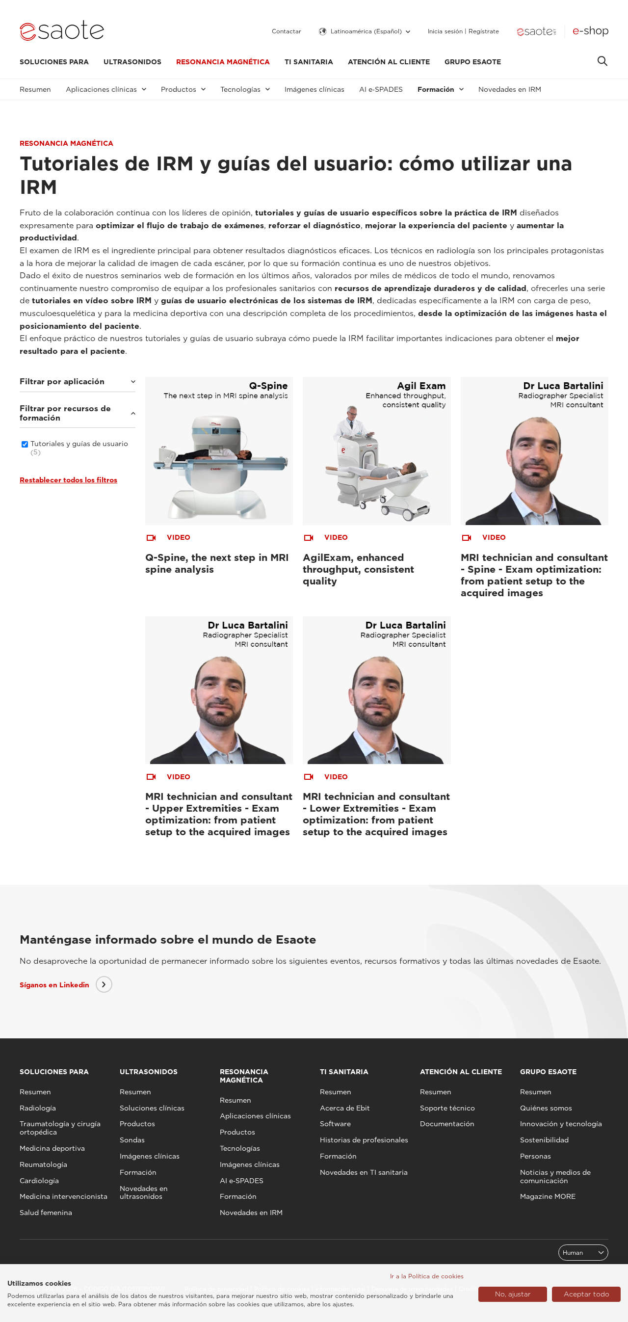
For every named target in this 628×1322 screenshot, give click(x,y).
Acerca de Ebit (345, 1108)
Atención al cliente (389, 62)
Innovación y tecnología (561, 1124)
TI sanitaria (309, 62)
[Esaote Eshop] (590, 31)
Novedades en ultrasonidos (144, 1193)
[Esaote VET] (536, 31)
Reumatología (43, 1164)
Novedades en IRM (509, 89)
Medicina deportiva (52, 1148)
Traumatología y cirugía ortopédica (60, 1128)
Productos (137, 1124)
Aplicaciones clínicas (255, 1116)
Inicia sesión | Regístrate (463, 31)
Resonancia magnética (223, 62)
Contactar (286, 31)
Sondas (132, 1140)
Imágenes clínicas (314, 89)
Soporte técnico (447, 1108)
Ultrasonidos (132, 62)
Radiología (38, 1108)
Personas (535, 1156)
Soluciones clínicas (152, 1108)
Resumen (35, 89)
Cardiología (39, 1181)
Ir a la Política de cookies (427, 1276)
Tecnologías (240, 1148)
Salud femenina (46, 1212)
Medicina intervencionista (63, 1196)
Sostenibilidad (544, 1140)
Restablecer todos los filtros (68, 480)
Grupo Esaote (473, 62)
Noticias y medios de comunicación (555, 1176)
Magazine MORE (548, 1196)
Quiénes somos (546, 1108)
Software (335, 1124)
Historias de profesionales (364, 1140)
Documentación (447, 1124)
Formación (138, 1172)
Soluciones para (54, 62)
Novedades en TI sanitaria (364, 1172)
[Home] (62, 31)
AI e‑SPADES (381, 89)
